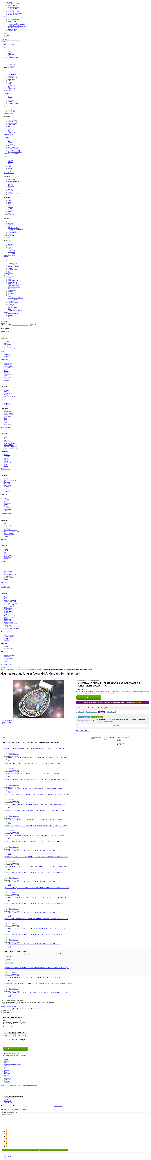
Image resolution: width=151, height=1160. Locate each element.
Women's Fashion (9, 44)
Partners (6, 1070)
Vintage (10, 56)
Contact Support (8, 658)
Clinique (10, 202)
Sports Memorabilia (13, 232)
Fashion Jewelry (12, 263)
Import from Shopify (13, 11)
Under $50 (12, 66)
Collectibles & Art (9, 214)
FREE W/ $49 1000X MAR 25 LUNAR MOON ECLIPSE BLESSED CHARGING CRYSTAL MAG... (37, 977)
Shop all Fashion (8, 67)
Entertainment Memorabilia (15, 229)
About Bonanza (8, 660)
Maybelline (11, 210)
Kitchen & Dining (13, 148)
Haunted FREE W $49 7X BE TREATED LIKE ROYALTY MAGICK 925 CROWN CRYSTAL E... (36, 788)
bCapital (6, 1075)
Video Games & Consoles (15, 310)
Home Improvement (13, 147)
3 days (12, 1035)
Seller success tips (13, 23)
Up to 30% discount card (86, 691)
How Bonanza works (13, 27)
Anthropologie (12, 74)
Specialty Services (13, 302)
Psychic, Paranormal (30, 669)
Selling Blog (7, 1064)
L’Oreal (10, 208)
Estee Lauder (11, 205)
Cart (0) (6, 646)
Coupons (6, 274)
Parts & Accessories (13, 299)
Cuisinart (10, 162)
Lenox (9, 171)
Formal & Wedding (13, 57)
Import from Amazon (13, 7)
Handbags (7, 237)
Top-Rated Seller (84, 717)
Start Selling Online (9, 655)
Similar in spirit (10, 958)
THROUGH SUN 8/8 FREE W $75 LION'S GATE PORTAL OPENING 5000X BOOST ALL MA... (36, 804)
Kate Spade (11, 249)
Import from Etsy (12, 10)
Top (9, 664)
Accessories (11, 54)
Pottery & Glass (12, 231)
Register (6, 35)
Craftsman (10, 160)
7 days (18, 1035)
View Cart (3, 1006)
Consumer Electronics (14, 287)
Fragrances (11, 183)
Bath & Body (11, 179)
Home (2, 669)
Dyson (9, 165)
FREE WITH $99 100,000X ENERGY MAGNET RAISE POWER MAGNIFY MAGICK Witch (35, 819)
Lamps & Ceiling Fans (14, 150)
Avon (9, 200)
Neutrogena (11, 211)
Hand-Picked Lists (13, 313)
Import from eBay (13, 8)
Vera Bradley (11, 253)
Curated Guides (12, 315)
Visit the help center (13, 19)
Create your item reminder (15, 1048)
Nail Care (10, 189)
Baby (9, 277)
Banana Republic (12, 77)
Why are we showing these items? (96, 738)
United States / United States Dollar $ (11, 1085)
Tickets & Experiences (14, 306)
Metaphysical (19, 669)
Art (9, 221)
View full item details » (83, 731)
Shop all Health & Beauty (11, 194)
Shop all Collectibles (10, 235)
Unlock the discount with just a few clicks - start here (99, 693)
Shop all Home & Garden (11, 153)
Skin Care (10, 190)
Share (102, 712)
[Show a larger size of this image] (4, 722)
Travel (9, 309)
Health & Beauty (9, 173)
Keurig (10, 166)
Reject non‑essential (12, 1109)
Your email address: (8, 1027)
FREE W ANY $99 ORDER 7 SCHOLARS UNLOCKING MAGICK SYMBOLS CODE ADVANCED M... (39, 993)
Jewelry (6, 256)
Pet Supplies (11, 301)
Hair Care (10, 184)
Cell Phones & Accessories (15, 284)
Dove (9, 203)
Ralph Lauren (11, 88)
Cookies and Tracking (10, 1097)
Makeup (10, 187)
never (24, 1035)
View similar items (14, 754)
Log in (6, 33)
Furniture (10, 144)
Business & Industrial (13, 280)
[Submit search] (22, 18)
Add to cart (88, 697)
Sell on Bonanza (8, 2)
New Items (11, 316)
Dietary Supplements (13, 181)
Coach (9, 245)
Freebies (10, 318)
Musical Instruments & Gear (15, 298)
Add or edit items (12, 5)
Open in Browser (9, 1158)
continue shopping (11, 1006)
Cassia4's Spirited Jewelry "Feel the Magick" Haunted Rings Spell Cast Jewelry (120, 719)
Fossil (9, 247)
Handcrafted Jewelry (13, 266)
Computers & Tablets (13, 285)
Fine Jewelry (11, 265)
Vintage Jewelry (12, 268)
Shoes (9, 53)
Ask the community (13, 29)
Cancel (115, 1150)
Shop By (6, 312)
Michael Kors (11, 85)
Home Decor (11, 145)
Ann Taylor (11, 76)
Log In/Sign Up (8, 648)
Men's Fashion (8, 90)
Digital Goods (11, 288)
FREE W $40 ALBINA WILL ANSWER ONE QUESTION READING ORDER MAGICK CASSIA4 (37, 866)
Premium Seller (98, 717)
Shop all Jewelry (8, 273)
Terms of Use (8, 1102)
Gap (9, 80)
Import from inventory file (15, 13)
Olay (9, 213)
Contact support (12, 21)
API (5, 1062)
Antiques (10, 224)
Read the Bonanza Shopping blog (17, 26)
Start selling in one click (14, 3)
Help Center (7, 656)
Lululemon (11, 84)
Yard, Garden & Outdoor (14, 152)
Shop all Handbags (9, 255)
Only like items (10, 960)
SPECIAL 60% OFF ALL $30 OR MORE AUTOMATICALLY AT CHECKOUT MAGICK (34, 850)
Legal (5, 1069)
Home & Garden (8, 134)
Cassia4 (119, 740)
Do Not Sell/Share (23, 1109)
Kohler (10, 169)
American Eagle (12, 120)
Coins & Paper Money (14, 228)
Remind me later (91, 712)
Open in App (7, 1156)
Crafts (9, 226)
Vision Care (11, 192)
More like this (111, 712)
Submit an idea (12, 30)
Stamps (10, 234)
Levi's (9, 129)
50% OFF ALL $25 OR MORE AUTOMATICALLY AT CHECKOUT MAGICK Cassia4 (33, 773)
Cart (5, 36)
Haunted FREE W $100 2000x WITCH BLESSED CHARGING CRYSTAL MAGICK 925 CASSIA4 (37, 757)
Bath (9, 141)
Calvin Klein (11, 79)
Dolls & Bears (12, 290)
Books (9, 279)
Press (5, 1072)
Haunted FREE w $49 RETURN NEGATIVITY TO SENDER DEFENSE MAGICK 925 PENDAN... (37, 928)
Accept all (4, 1109)
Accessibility (7, 1099)
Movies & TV (11, 291)
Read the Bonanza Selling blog (16, 24)
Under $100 (12, 64)
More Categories (8, 276)
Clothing (10, 51)
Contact (6, 1065)
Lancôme (10, 207)
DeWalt (10, 163)
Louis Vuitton (11, 250)
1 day (6, 1035)
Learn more (137, 702)
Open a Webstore (12, 14)
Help (5, 16)
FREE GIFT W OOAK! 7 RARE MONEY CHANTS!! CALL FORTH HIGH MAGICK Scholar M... (36, 835)
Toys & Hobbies (12, 307)
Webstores (7, 1073)
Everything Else (12, 293)
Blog (5, 661)
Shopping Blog (16, 1064)
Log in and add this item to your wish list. (14, 1055)
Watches (10, 271)
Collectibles (11, 223)
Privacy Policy (8, 1101)
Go (31, 324)
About (6, 1059)
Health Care (11, 186)
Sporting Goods (12, 304)
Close (34, 324)
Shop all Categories (9, 295)
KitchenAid (11, 168)
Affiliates (6, 1061)
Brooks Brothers (12, 123)
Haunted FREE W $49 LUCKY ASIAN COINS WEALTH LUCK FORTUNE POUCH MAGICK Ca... (37, 897)
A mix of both (10, 956)
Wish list (81, 712)
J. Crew (10, 82)
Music (9, 296)
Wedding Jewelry (12, 269)
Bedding (10, 142)
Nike (9, 87)
